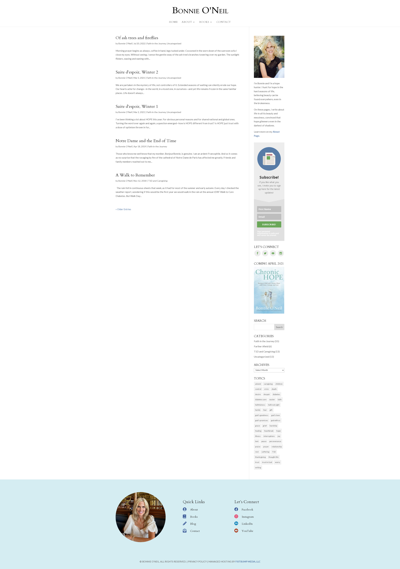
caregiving (268, 384)
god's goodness (261, 415)
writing (258, 467)
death (274, 389)
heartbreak (268, 431)
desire (258, 394)
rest (257, 452)
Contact (195, 531)
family (257, 410)
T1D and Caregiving (158, 180)
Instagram (248, 517)
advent (258, 384)
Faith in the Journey (156, 43)
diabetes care (260, 399)
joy (279, 436)
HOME (173, 22)
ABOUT (187, 22)
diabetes (276, 394)
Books (194, 517)
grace (257, 426)
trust (257, 462)
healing (258, 431)
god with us (275, 420)
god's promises (261, 420)
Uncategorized (174, 43)
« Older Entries (123, 209)
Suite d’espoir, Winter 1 (137, 106)
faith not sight (273, 405)
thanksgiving (260, 457)
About (194, 510)
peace (263, 441)
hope (278, 431)
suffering (265, 452)
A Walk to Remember (135, 175)
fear (265, 410)
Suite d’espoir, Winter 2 (137, 72)
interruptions (269, 436)
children (278, 384)
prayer (266, 446)
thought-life (273, 457)
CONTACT (223, 22)
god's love (275, 415)
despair (267, 394)
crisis (266, 389)
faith (280, 399)
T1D (274, 452)
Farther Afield (261, 346)
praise (257, 446)
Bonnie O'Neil (125, 43)
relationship (277, 446)
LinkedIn (247, 524)
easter (272, 399)
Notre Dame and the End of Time (146, 141)
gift (271, 410)
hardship (273, 426)
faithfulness (260, 405)
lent (256, 441)
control (258, 389)
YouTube (247, 531)
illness (258, 436)
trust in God (267, 462)
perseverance (275, 441)
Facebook (247, 510)
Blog (193, 524)
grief (265, 426)
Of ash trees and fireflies (137, 38)
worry (277, 462)
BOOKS (204, 22)
